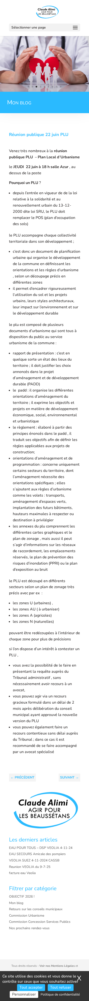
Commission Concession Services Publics (39, 921)
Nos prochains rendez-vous (29, 928)
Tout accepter (31, 987)
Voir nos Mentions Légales (57, 966)
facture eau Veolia (22, 873)
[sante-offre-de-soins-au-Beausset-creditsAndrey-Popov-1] (44, 90)
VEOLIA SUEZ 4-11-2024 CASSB (34, 860)
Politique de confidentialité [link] (60, 994)
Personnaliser (24, 994)
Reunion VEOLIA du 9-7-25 (29, 867)
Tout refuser (60, 987)
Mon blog (16, 903)
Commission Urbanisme (26, 915)
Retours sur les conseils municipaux (35, 909)
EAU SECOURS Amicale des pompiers (37, 854)
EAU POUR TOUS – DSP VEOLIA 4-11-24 (40, 848)
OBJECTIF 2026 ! (21, 896)
